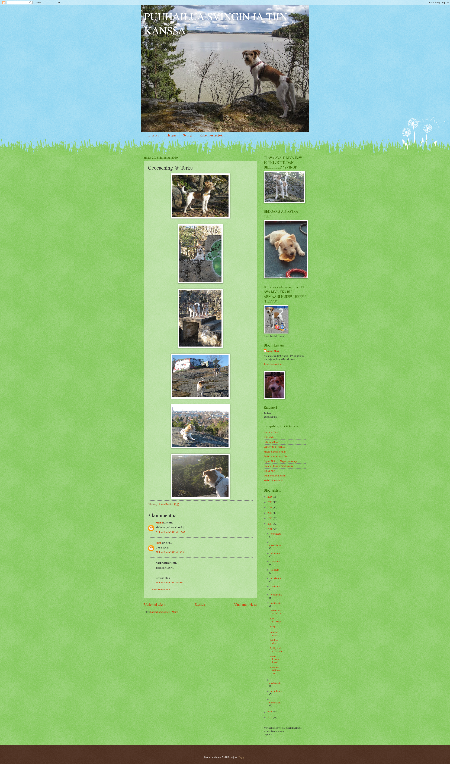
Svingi (187, 135)
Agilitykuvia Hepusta (276, 649)
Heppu (171, 135)
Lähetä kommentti (161, 589)
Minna (159, 522)
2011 (270, 523)
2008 (270, 717)
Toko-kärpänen (275, 620)
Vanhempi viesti (245, 604)
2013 (270, 512)
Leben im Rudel (271, 442)
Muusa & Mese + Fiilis (275, 451)
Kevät (272, 626)
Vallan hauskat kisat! (275, 659)
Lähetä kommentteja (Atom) (164, 611)
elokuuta (275, 569)
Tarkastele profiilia (273, 364)
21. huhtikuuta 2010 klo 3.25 (170, 552)
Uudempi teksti (154, 604)
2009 (270, 712)
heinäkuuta (276, 578)
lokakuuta (275, 553)
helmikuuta (276, 691)
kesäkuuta (275, 586)
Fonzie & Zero (271, 432)
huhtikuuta (276, 603)
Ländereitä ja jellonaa (274, 446)
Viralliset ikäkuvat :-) (275, 670)
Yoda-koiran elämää (273, 480)
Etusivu (153, 135)
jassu (158, 542)
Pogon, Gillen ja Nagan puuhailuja (280, 461)
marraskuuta (275, 545)
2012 (270, 518)
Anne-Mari (273, 351)
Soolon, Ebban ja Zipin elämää (278, 465)
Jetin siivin (269, 437)
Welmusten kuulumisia (275, 475)
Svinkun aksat (274, 641)
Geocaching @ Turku (275, 612)
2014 (270, 507)
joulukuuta (276, 533)
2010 (270, 529)
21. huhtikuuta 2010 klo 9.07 (170, 582)
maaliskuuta (275, 683)
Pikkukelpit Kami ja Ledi (276, 456)
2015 (270, 502)
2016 (270, 496)
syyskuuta (275, 561)
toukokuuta (276, 594)
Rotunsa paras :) (274, 633)
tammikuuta (275, 702)
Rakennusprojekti (212, 135)
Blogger (242, 757)
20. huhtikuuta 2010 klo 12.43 (170, 532)
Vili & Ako (269, 470)
